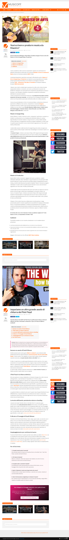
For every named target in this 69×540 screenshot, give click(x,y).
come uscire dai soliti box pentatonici (32, 413)
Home (4, 9)
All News (5, 12)
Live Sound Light (26, 9)
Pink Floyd (16, 385)
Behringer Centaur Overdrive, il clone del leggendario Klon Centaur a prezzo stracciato (59, 114)
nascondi (24, 61)
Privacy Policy (21, 538)
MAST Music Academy (34, 235)
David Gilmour (27, 366)
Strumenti (9, 9)
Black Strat (44, 435)
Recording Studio (17, 9)
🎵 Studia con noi (45, 9)
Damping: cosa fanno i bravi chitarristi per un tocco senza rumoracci (59, 106)
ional (22, 84)
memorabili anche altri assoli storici (31, 429)
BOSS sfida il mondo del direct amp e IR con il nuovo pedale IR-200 (34, 532)
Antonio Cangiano (12, 246)
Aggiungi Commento (6, 56)
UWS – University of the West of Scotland (25, 82)
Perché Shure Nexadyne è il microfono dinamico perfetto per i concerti (59, 102)
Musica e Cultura (35, 9)
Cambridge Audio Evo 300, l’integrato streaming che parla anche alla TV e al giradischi (41, 244)
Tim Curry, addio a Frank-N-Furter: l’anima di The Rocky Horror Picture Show (41, 508)
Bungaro (41, 103)
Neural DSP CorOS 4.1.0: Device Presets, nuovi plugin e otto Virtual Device (25, 244)
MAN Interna (18, 84)
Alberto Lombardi (31, 353)
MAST (29, 74)
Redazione (5, 49)
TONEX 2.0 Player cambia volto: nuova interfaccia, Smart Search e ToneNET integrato (9, 244)
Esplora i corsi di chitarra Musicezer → (29, 497)
